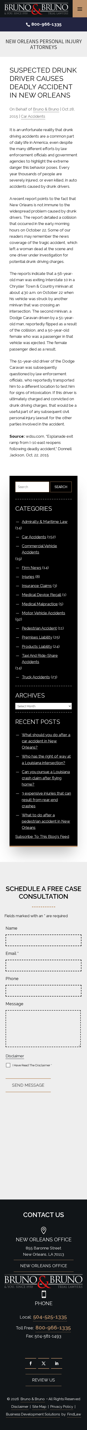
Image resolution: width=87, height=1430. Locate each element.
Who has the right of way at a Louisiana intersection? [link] (46, 759)
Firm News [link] (31, 567)
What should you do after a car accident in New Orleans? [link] (46, 741)
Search (61, 487)
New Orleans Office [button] (43, 1265)
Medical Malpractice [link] (40, 604)
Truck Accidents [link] (36, 677)
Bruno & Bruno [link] (46, 109)
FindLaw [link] (74, 1414)
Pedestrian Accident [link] (39, 628)
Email (12, 953)
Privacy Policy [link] (61, 1407)
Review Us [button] (43, 1380)
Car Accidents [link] (33, 116)
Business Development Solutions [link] (33, 1414)
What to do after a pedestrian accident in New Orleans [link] (46, 821)
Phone (12, 978)
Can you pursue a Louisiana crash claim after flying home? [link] (46, 778)
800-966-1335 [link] (46, 24)
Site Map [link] (39, 1407)
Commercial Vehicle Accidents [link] (39, 549)
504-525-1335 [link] (50, 1316)
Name (11, 928)
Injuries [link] (28, 576)
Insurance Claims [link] (37, 585)
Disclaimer (15, 1056)
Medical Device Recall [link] (41, 594)
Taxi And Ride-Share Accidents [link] (40, 658)
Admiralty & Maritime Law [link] (45, 521)
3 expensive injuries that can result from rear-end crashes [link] (46, 799)
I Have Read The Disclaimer (32, 1065)
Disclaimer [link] (19, 1407)
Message (14, 1003)
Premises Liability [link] (37, 637)
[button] (80, 8)
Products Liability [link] (37, 646)
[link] (36, 8)
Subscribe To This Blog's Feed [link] (42, 836)
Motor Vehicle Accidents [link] (43, 613)
